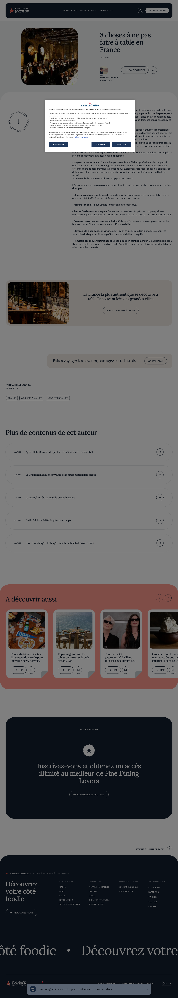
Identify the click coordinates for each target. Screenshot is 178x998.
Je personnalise (58, 144)
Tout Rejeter (100, 144)
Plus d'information (81, 137)
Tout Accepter (122, 144)
